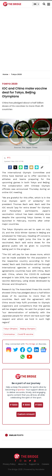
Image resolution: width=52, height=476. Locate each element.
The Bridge (30, 344)
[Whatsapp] (21, 167)
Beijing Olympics (27, 328)
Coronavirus (9, 334)
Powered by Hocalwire (34, 469)
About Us (22, 464)
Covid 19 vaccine (25, 334)
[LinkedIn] (26, 167)
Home (6, 74)
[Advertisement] (26, 41)
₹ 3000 (26, 404)
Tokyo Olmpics (10, 328)
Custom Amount (26, 414)
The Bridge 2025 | (16, 469)
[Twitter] (15, 167)
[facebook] (10, 167)
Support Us (34, 464)
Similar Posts (16, 435)
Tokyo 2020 (9, 83)
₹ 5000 (13, 404)
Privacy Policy (9, 464)
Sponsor (21, 389)
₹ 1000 (38, 404)
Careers (45, 464)
